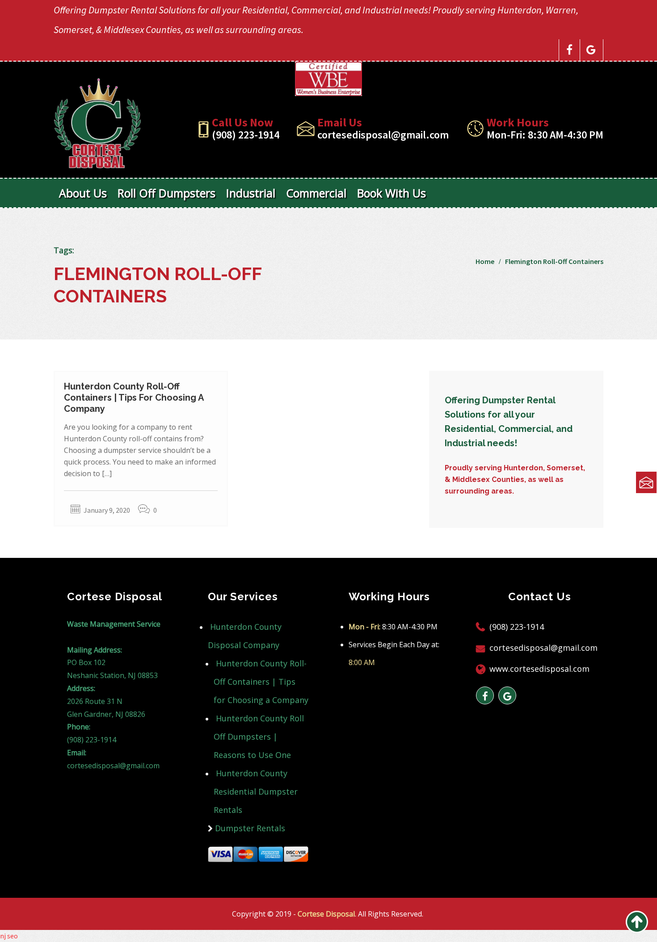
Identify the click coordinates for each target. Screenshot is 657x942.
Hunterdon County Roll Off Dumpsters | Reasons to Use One (259, 736)
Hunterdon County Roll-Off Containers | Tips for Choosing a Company (133, 397)
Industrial (250, 193)
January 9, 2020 (107, 510)
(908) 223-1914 (245, 135)
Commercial (316, 193)
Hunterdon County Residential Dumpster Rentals (256, 791)
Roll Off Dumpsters (166, 193)
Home (485, 261)
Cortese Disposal (326, 914)
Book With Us (391, 193)
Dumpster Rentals (250, 828)
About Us (83, 193)
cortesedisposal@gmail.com (383, 135)
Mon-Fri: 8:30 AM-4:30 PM (545, 135)
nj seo (9, 935)
